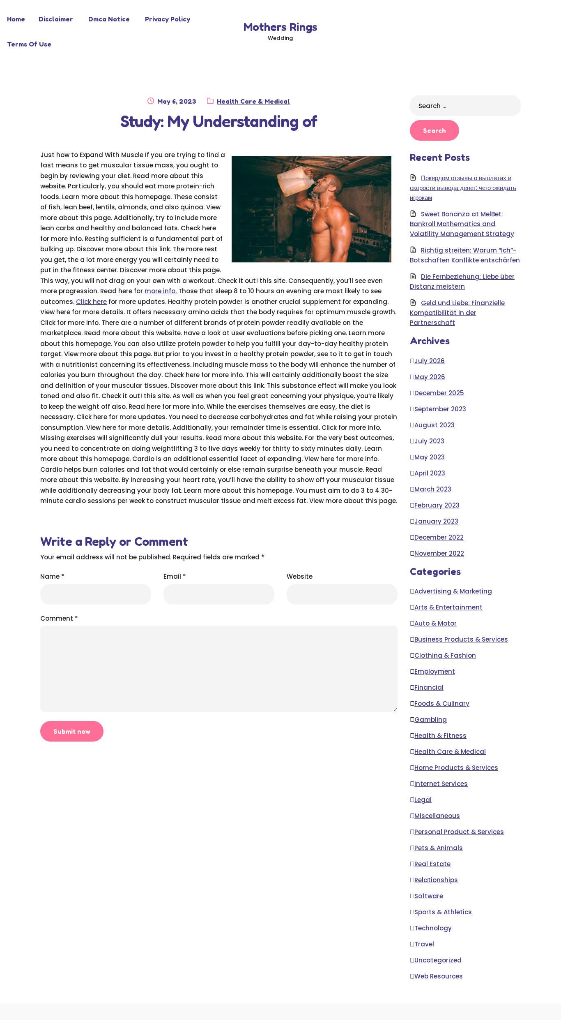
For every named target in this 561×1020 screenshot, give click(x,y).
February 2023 (437, 505)
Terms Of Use (29, 44)
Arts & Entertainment (448, 607)
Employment (434, 671)
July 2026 (429, 361)
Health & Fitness (440, 735)
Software (428, 896)
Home (16, 19)
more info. (161, 291)
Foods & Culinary (441, 703)
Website (300, 576)
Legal (423, 799)
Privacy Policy (167, 19)
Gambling (430, 719)
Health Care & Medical (253, 101)
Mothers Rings (280, 27)
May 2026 (429, 377)
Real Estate (432, 864)
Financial (429, 687)
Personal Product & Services (459, 832)
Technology (433, 928)
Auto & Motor (435, 623)
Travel (424, 944)
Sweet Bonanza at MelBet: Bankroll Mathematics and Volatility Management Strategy (462, 224)
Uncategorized (438, 960)
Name (52, 576)
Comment (59, 618)
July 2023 (429, 441)
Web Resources (438, 976)
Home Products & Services (456, 767)
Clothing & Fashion (445, 655)
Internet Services (441, 783)
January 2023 (436, 521)
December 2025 (439, 393)
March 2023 (432, 489)
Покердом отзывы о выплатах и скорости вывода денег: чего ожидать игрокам (463, 188)
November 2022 (439, 553)
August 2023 (434, 425)
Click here (91, 301)
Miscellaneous (437, 815)
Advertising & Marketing (453, 591)
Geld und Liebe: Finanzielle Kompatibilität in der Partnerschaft (457, 313)
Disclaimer (56, 19)
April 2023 (429, 473)
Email (174, 576)
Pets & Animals (438, 848)
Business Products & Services (461, 639)
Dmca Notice (109, 19)
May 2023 (429, 457)
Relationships (436, 880)
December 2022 (439, 537)
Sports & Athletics (443, 912)
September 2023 (440, 409)
